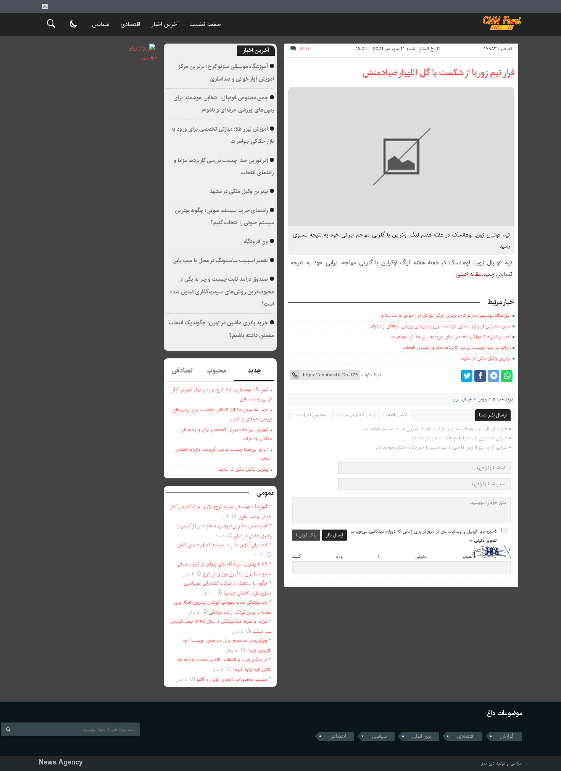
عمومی (265, 493)
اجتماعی (337, 736)
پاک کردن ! (306, 535)
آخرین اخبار (165, 24)
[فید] (44, 6)
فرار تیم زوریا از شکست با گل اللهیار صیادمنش (438, 72)
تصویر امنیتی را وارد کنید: (382, 556)
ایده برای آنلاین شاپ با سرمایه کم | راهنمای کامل (222, 545)
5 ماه (221, 535)
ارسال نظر (334, 535)
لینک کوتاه (370, 375)
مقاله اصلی (469, 274)
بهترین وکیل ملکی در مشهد (486, 358)
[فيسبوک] (480, 376)
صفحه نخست (205, 24)
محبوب (216, 370)
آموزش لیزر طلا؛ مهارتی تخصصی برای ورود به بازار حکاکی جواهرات (451, 336)
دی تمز (488, 763)
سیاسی (100, 24)
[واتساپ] (507, 376)
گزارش (507, 736)
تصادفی (182, 370)
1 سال (189, 574)
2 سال (194, 612)
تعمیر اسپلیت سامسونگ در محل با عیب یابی (220, 260)
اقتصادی (130, 24)
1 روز (225, 516)
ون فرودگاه (256, 241)
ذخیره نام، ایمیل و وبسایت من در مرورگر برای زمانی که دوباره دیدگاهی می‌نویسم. (423, 531)
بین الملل (421, 736)
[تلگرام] (493, 376)
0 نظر (304, 48)
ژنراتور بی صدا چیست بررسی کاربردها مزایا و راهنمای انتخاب (457, 347)
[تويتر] (466, 376)
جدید (254, 370)
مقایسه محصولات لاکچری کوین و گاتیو (232, 679)
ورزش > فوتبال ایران (470, 399)
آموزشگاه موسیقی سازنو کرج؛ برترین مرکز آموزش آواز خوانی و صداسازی (445, 315)
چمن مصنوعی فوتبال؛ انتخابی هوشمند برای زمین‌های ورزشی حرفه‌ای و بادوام (440, 326)
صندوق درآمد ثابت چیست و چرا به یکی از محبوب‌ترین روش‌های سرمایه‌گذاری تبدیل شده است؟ (222, 292)
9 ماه (260, 555)
